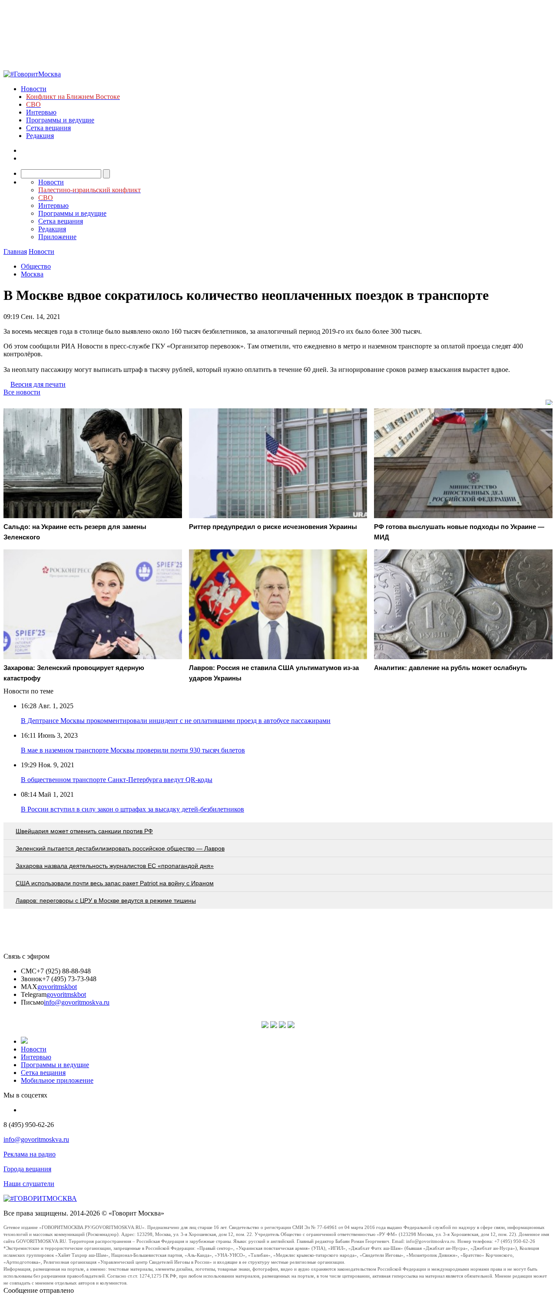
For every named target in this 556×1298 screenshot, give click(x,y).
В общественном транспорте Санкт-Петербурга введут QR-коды (116, 779)
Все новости (21, 392)
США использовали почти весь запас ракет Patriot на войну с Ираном (115, 883)
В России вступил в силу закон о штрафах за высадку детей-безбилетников (132, 809)
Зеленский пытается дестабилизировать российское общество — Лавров (120, 848)
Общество (36, 266)
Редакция (40, 135)
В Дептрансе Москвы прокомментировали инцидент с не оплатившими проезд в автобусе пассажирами (176, 720)
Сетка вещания (48, 127)
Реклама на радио (29, 1154)
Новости (33, 88)
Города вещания (27, 1169)
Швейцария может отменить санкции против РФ (84, 831)
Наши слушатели (28, 1183)
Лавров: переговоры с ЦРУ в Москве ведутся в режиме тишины (106, 900)
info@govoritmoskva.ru (76, 1002)
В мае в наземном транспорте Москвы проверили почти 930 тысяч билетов (133, 750)
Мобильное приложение (57, 1080)
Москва (32, 274)
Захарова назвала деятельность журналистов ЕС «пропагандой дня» (115, 865)
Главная (15, 251)
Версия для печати (38, 384)
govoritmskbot (57, 986)
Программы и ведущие (60, 120)
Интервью (41, 112)
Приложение (57, 236)
